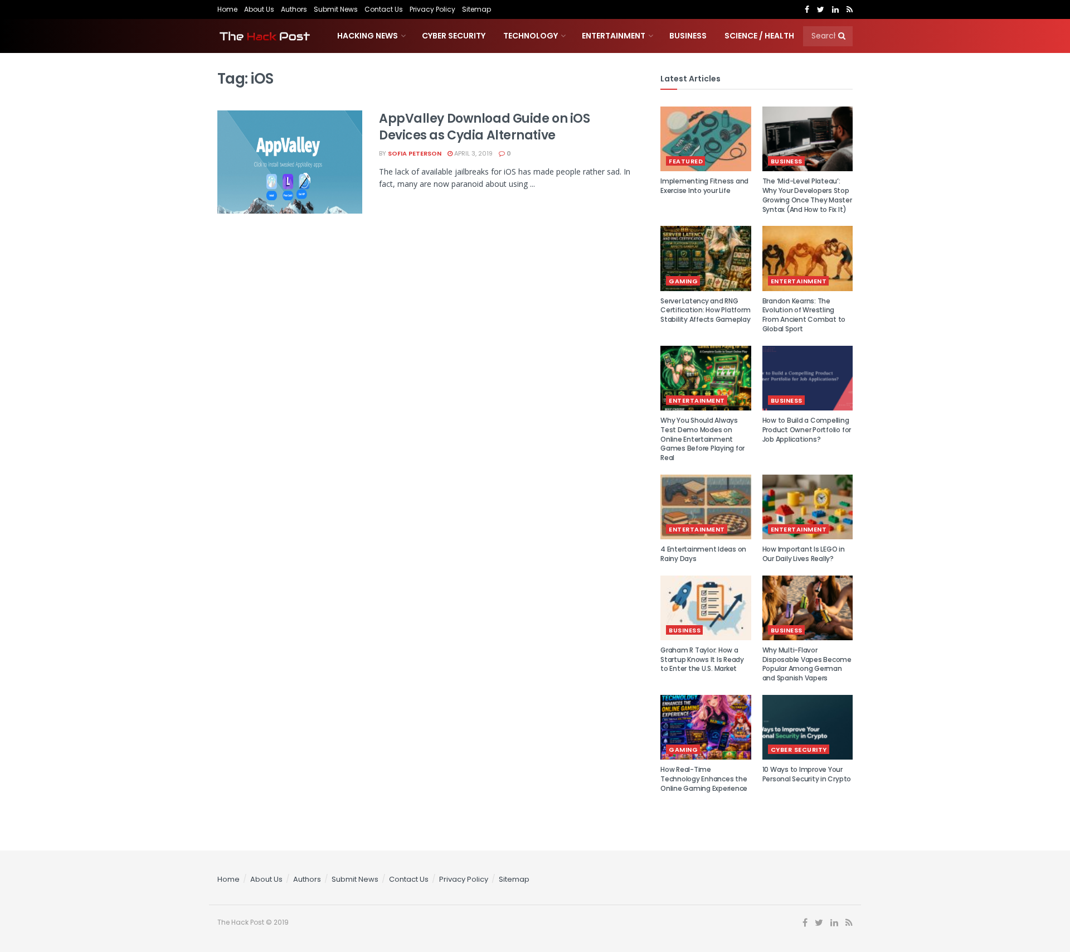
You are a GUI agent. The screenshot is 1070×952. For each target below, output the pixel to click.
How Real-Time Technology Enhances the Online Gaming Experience (703, 779)
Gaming (683, 281)
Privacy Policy (432, 9)
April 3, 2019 (473, 153)
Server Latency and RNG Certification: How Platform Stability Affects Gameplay (705, 310)
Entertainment (613, 35)
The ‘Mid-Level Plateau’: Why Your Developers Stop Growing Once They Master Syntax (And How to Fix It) (807, 195)
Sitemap (476, 9)
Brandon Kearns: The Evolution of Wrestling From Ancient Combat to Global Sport (804, 315)
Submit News (336, 9)
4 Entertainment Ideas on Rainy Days (703, 553)
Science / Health (759, 35)
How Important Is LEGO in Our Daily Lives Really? (803, 553)
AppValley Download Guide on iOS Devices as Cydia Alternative (484, 127)
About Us (259, 9)
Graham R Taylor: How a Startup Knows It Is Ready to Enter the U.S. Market (702, 659)
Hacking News (367, 35)
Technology (530, 35)
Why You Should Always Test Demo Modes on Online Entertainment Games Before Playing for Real (702, 438)
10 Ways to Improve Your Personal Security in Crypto (807, 774)
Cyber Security (453, 35)
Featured (686, 161)
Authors (294, 9)
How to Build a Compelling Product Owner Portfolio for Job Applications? (807, 429)
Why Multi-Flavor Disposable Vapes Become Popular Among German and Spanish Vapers (807, 664)
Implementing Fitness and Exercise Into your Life (704, 185)
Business (688, 35)
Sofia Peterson (414, 153)
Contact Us (383, 9)
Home (227, 9)
